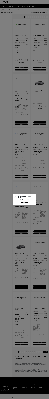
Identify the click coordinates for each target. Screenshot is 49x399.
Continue (24, 202)
